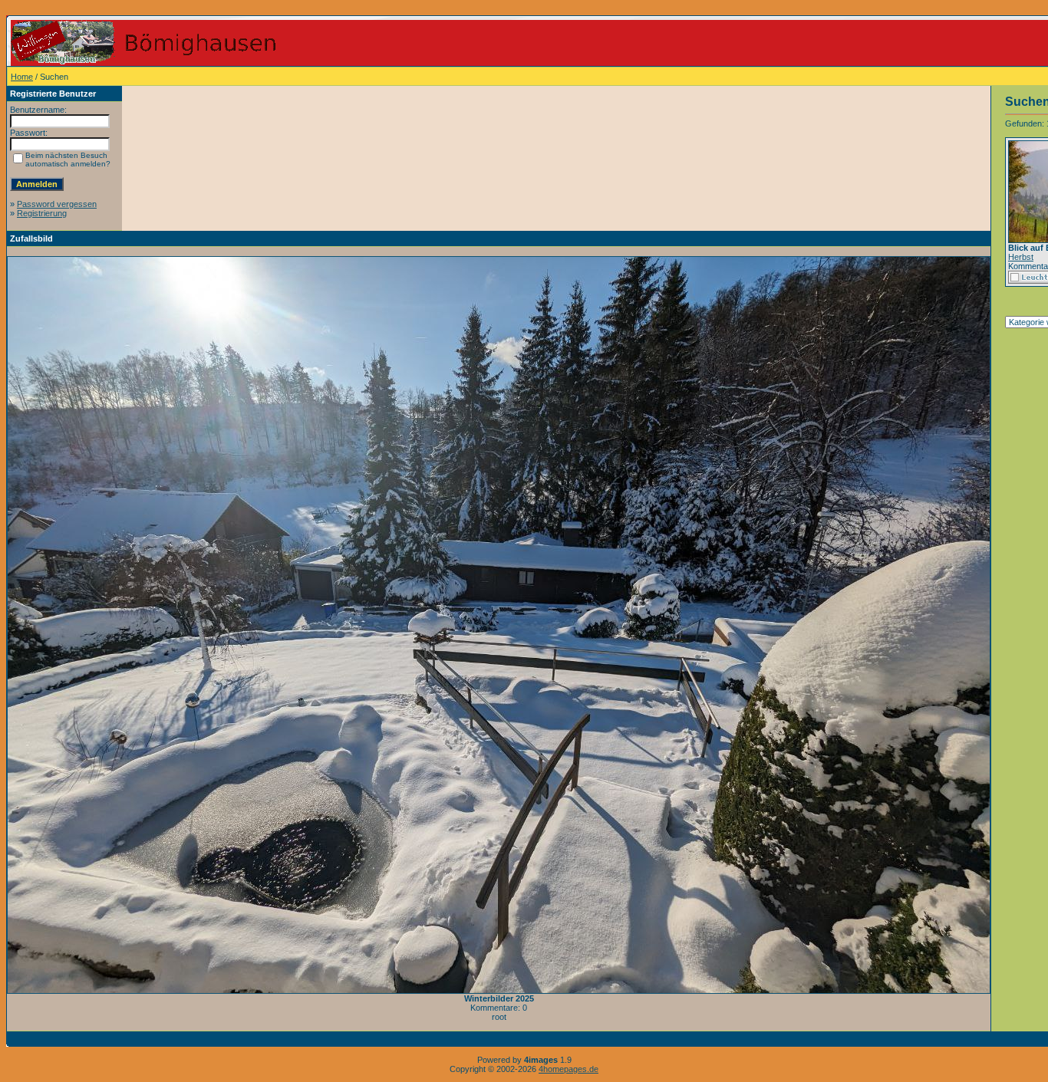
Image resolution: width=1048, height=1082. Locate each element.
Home (22, 76)
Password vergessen (57, 204)
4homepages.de (568, 1069)
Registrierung (42, 213)
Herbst (1020, 256)
